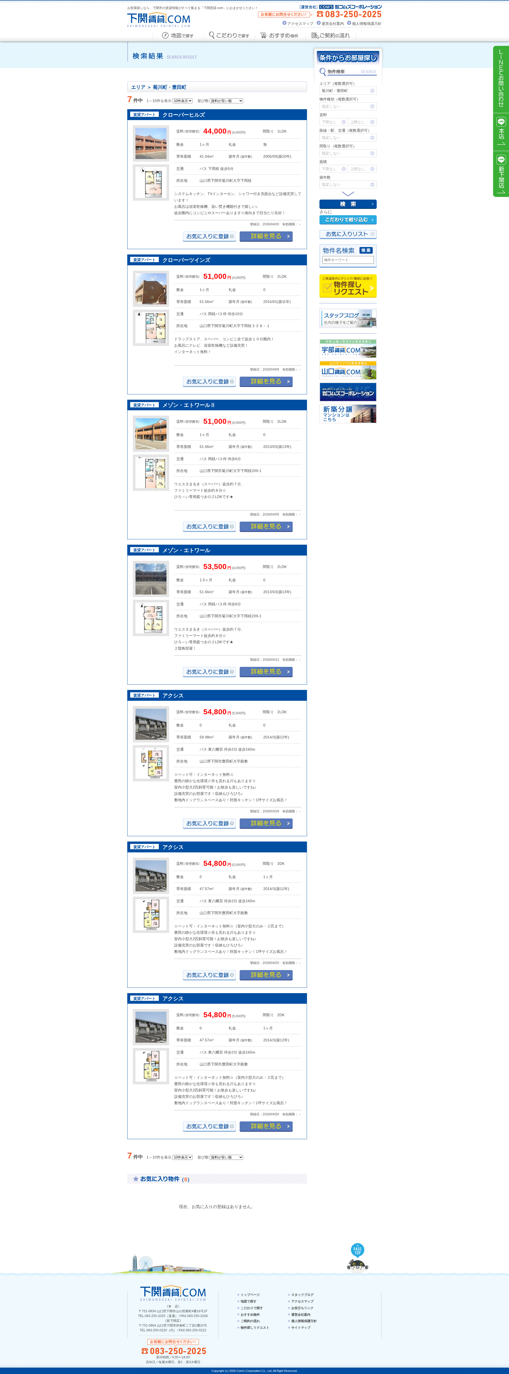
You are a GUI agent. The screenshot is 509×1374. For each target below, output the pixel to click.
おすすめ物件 (279, 35)
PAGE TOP (358, 1251)
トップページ (250, 1295)
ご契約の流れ (331, 35)
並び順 (203, 101)
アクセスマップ (300, 23)
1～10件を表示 (159, 101)
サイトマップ (300, 1327)
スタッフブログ (302, 1295)
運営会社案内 (333, 23)
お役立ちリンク (302, 1308)
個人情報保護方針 (367, 23)
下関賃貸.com (158, 19)
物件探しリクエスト (348, 286)
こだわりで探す (229, 35)
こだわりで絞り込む (348, 219)
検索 (348, 204)
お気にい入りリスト (348, 234)
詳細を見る (266, 236)
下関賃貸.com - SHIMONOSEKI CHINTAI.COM (173, 1293)
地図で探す (178, 35)
